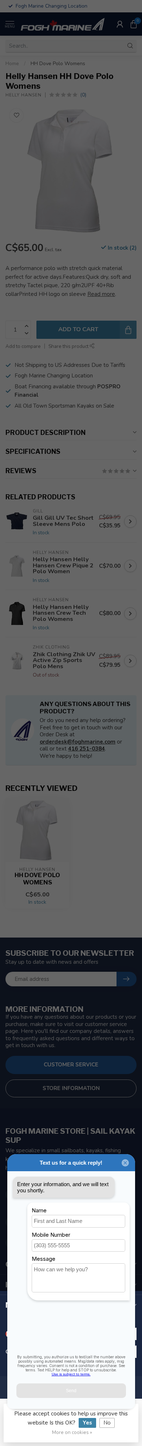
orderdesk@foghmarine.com (77, 741)
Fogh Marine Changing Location (54, 375)
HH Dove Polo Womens (58, 63)
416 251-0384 (86, 748)
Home (12, 63)
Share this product (69, 346)
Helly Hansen (23, 95)
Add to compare (23, 346)
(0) (83, 94)
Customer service (71, 1064)
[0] (134, 24)
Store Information (71, 1088)
